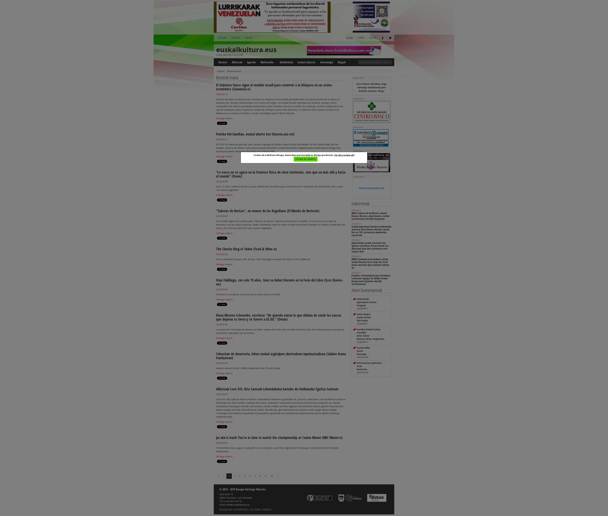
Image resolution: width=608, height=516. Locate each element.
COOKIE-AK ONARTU (305, 159)
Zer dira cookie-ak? (344, 155)
